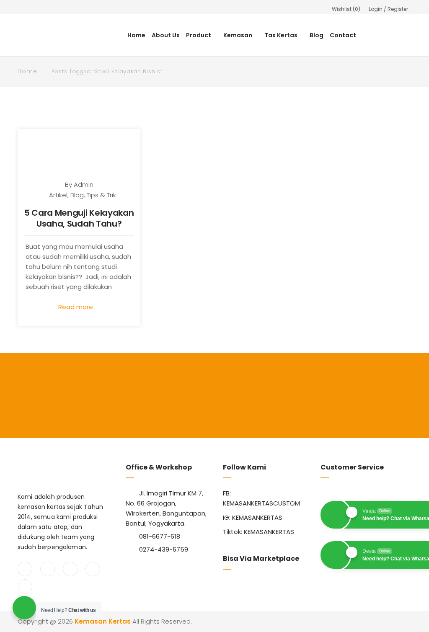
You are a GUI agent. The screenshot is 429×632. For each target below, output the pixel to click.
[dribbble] (25, 586)
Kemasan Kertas (103, 621)
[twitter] (47, 569)
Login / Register (388, 9)
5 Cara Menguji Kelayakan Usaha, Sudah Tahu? (79, 218)
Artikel (58, 195)
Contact (343, 35)
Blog (316, 35)
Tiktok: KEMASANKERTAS (258, 531)
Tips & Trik (101, 195)
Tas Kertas (280, 35)
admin (83, 184)
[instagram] (70, 569)
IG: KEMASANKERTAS (252, 517)
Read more (76, 306)
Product (198, 35)
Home (136, 35)
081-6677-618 (159, 536)
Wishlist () (346, 9)
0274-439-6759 (163, 549)
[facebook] (25, 569)
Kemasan (237, 35)
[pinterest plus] (92, 569)
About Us (166, 35)
